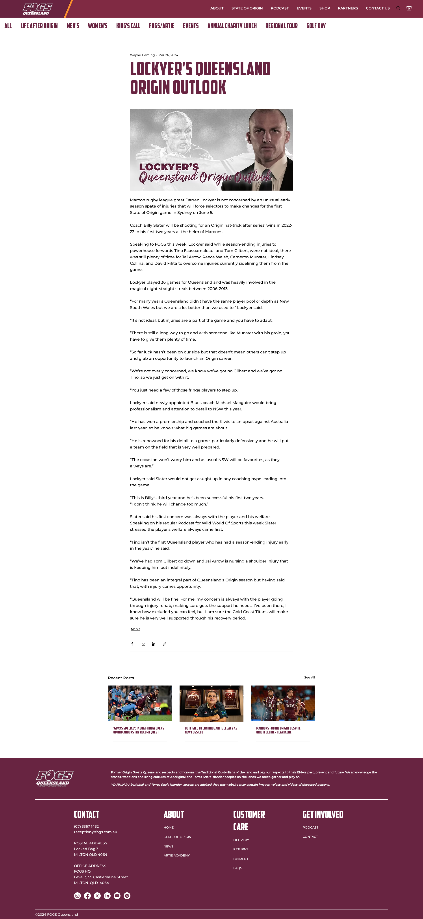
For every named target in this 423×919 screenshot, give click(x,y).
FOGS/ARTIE (161, 26)
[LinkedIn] (107, 895)
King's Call (128, 26)
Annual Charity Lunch (232, 26)
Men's (73, 26)
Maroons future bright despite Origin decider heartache (278, 731)
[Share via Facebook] (132, 644)
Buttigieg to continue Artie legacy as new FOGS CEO (211, 731)
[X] (97, 895)
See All (309, 677)
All (8, 26)
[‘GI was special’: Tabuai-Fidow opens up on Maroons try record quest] (140, 703)
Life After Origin (39, 26)
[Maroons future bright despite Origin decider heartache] (283, 703)
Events (191, 26)
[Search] (398, 8)
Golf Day (316, 26)
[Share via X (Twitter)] (143, 644)
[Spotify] (127, 895)
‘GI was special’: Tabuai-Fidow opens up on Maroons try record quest (138, 731)
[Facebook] (87, 895)
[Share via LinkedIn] (154, 644)
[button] (409, 8)
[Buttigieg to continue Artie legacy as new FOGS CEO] (212, 704)
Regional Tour (281, 26)
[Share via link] (164, 644)
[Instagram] (77, 895)
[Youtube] (117, 895)
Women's (98, 26)
